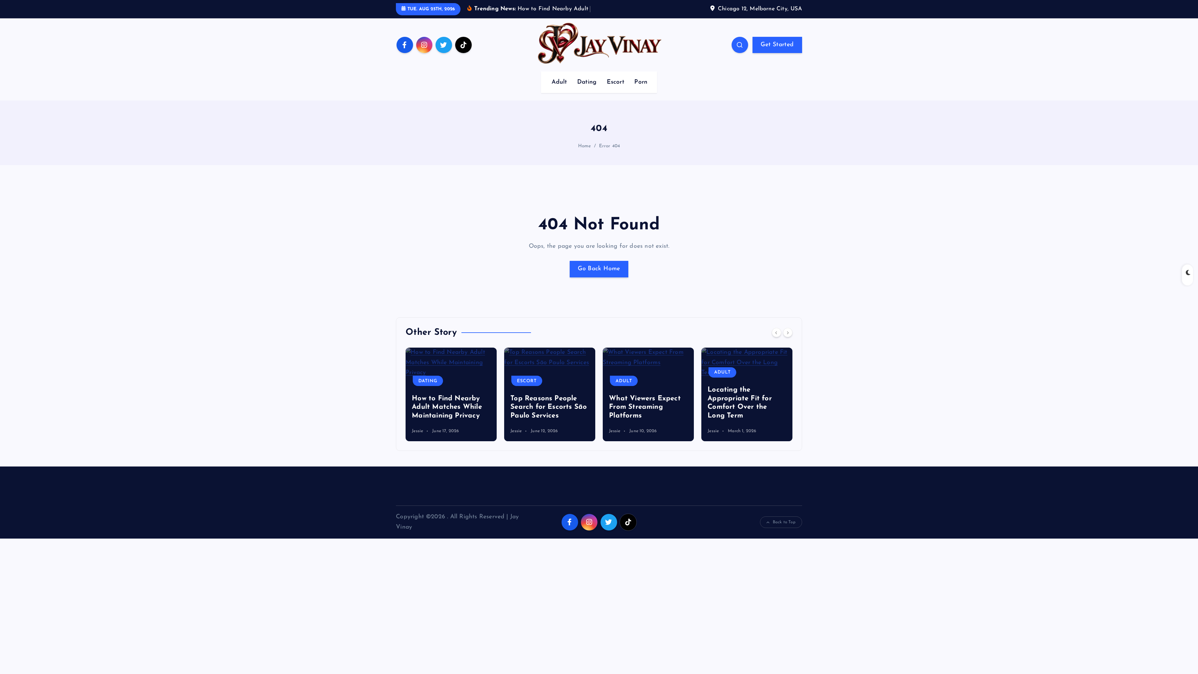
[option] (451, 394)
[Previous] (776, 332)
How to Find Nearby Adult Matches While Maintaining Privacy (447, 407)
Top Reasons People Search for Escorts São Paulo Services (548, 407)
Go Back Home (599, 269)
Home (584, 146)
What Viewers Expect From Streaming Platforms (645, 407)
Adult (559, 82)
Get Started (777, 45)
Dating (587, 82)
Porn (640, 82)
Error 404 (609, 146)
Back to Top (784, 522)
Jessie (417, 431)
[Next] (787, 332)
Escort (615, 82)
